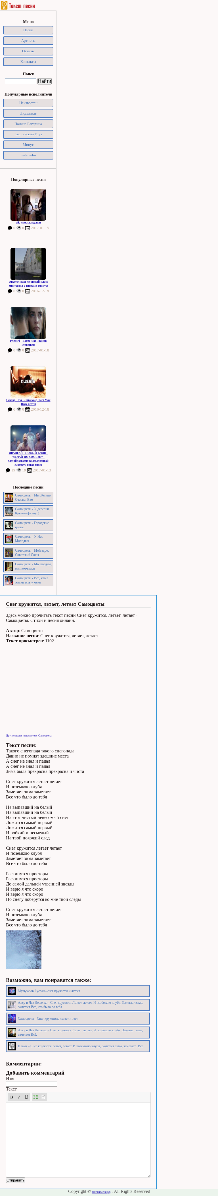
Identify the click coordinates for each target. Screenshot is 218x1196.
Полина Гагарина (28, 124)
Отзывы (28, 51)
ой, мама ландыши (28, 222)
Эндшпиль (28, 113)
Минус (28, 144)
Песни (28, 30)
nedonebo (28, 155)
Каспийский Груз (28, 134)
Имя (10, 1078)
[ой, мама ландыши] (28, 205)
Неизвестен (28, 103)
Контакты (28, 61)
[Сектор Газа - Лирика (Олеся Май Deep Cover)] (28, 382)
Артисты (28, 40)
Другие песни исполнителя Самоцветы (29, 735)
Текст (11, 1089)
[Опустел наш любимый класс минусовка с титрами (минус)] (28, 264)
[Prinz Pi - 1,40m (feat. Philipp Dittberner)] (28, 323)
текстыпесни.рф (101, 1191)
